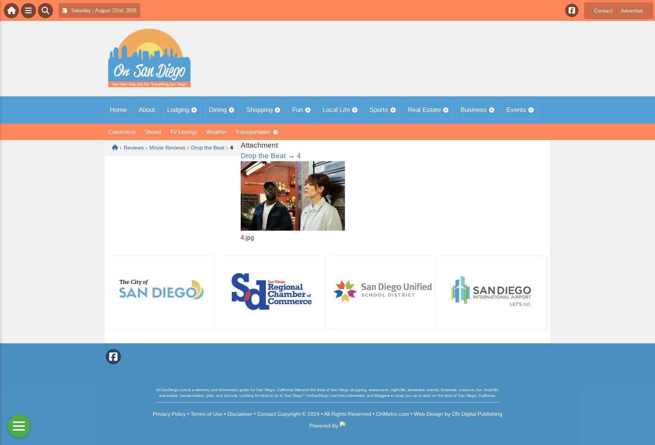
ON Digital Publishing (477, 414)
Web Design (428, 414)
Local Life (336, 109)
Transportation (252, 132)
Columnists (122, 132)
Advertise (632, 11)
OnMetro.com (392, 414)
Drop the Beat (263, 156)
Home (118, 109)
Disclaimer (239, 414)
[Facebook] (571, 10)
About (147, 109)
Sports (379, 109)
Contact (603, 11)
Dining (218, 109)
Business (474, 109)
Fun (297, 109)
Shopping (259, 109)
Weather (216, 132)
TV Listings (183, 132)
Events (516, 109)
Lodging (178, 109)
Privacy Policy (169, 414)
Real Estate (424, 109)
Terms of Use (207, 414)
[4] (293, 228)
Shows (152, 132)
